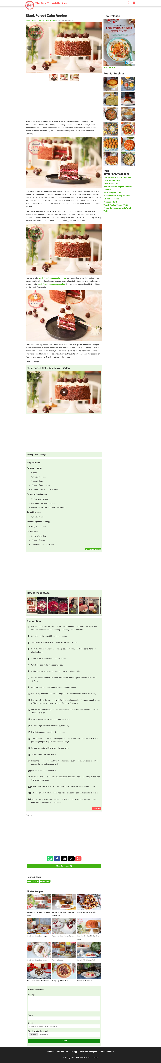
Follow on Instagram (88, 1052)
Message (31, 995)
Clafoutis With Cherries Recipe (86, 960)
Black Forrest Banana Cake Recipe (38, 981)
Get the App (97, 809)
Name (30, 1015)
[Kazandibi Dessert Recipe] (128, 99)
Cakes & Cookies (38, 21)
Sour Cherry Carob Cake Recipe (37, 960)
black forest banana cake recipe (52, 278)
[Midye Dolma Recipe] (111, 129)
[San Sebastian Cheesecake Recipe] (111, 84)
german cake (45, 881)
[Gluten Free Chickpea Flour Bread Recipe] (111, 99)
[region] (64, 99)
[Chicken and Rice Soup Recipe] (128, 144)
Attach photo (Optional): (38, 1031)
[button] (29, 48)
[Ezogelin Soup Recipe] (128, 114)
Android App (62, 1052)
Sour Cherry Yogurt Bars (84, 981)
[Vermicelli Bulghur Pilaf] (128, 159)
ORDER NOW (109, 68)
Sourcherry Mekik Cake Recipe (86, 912)
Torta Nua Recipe (57, 960)
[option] (53, 77)
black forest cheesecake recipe (51, 284)
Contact (50, 1052)
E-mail (30, 1023)
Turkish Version (107, 1052)
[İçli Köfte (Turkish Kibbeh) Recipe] (111, 144)
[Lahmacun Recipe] (111, 159)
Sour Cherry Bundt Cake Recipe (37, 936)
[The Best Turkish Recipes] (46, 8)
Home (28, 21)
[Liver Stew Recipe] (111, 114)
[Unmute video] (64, 392)
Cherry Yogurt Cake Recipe (60, 981)
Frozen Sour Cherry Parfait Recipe (63, 936)
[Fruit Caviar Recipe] (128, 84)
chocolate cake (33, 881)
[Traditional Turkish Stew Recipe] (128, 129)
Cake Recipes (51, 21)
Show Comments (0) (64, 866)
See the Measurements (93, 549)
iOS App (74, 1052)
